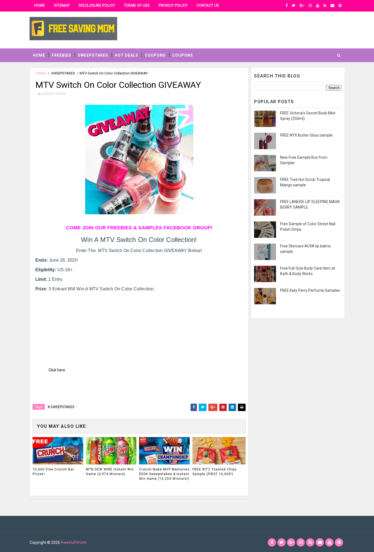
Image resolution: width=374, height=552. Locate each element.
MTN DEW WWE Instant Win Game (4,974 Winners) (110, 471)
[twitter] (293, 5)
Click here (56, 370)
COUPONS (155, 55)
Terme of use (137, 5)
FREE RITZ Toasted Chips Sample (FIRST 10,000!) (214, 471)
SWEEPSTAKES (93, 55)
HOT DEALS (126, 55)
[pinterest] (340, 5)
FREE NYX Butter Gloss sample (306, 135)
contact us (207, 5)
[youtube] (318, 5)
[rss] (325, 5)
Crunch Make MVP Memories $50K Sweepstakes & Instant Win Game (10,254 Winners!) (164, 474)
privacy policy (173, 5)
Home (39, 5)
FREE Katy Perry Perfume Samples (310, 290)
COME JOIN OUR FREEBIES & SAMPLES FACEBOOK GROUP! (139, 227)
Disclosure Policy (97, 5)
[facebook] (286, 5)
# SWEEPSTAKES (61, 407)
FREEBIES (61, 55)
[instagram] (310, 5)
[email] (332, 5)
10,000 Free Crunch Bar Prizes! (53, 471)
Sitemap (62, 5)
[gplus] (302, 5)
